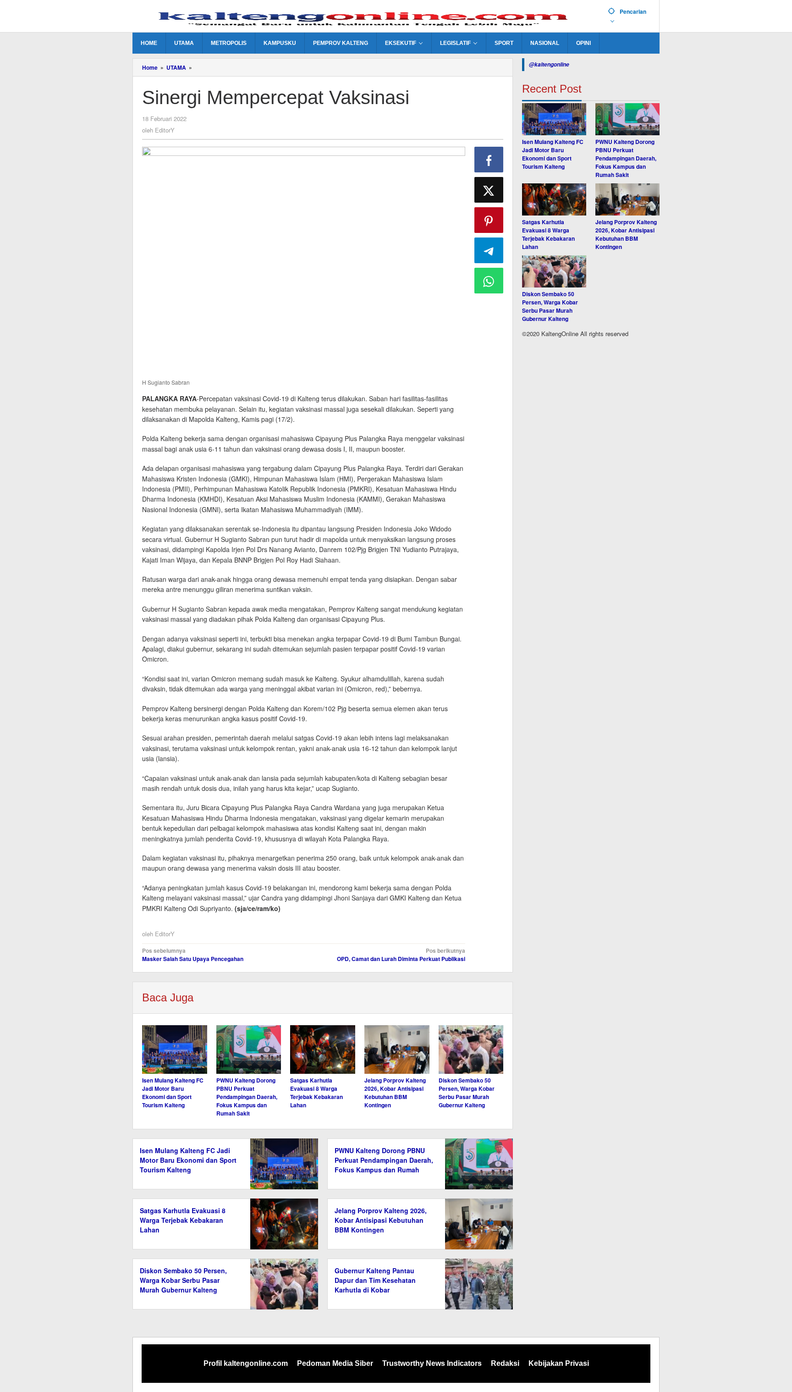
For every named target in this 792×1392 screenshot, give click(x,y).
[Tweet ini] (489, 190)
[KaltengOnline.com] (366, 17)
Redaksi (505, 1363)
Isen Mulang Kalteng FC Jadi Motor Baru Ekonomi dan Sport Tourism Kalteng (173, 1092)
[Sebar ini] (489, 159)
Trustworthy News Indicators (432, 1363)
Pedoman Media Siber (335, 1363)
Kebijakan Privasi (558, 1363)
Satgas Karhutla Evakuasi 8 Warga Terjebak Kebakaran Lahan (316, 1092)
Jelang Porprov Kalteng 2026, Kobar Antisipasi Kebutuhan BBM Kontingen (395, 1092)
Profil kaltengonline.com (246, 1363)
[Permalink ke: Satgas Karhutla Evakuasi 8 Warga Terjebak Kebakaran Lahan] (322, 1049)
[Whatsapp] (489, 280)
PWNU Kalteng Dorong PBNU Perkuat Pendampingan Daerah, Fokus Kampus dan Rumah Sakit (246, 1096)
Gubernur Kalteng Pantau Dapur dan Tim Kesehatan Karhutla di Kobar (375, 1280)
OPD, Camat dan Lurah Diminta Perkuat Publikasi (401, 954)
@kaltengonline (549, 64)
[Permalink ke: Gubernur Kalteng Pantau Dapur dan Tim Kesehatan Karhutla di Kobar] (476, 1282)
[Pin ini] (489, 220)
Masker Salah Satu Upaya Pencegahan (192, 954)
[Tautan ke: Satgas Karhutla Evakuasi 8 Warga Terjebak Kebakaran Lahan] (554, 199)
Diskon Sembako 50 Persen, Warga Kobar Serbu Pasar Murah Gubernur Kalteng (467, 1092)
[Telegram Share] (489, 250)
